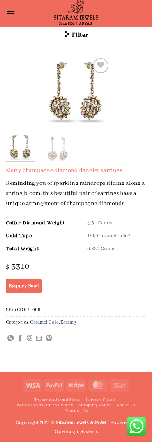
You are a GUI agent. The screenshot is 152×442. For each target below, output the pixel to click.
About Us (126, 405)
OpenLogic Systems (76, 431)
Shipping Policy (94, 405)
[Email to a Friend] (39, 338)
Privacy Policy (101, 399)
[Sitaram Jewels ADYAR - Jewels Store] (76, 13)
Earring (68, 322)
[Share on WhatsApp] (10, 338)
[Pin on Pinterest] (49, 338)
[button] (10, 13)
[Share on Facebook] (20, 338)
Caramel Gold (44, 322)
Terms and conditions (57, 399)
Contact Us (76, 410)
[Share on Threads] (30, 338)
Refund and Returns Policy (44, 405)
